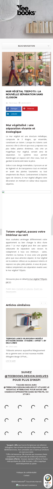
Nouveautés (11, 291)
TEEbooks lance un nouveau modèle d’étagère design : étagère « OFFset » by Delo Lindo (26, 340)
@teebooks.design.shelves (26, 376)
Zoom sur (38, 289)
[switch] (48, 485)
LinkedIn (14, 114)
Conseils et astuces (24, 289)
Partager (14, 109)
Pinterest (30, 109)
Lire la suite (11, 361)
